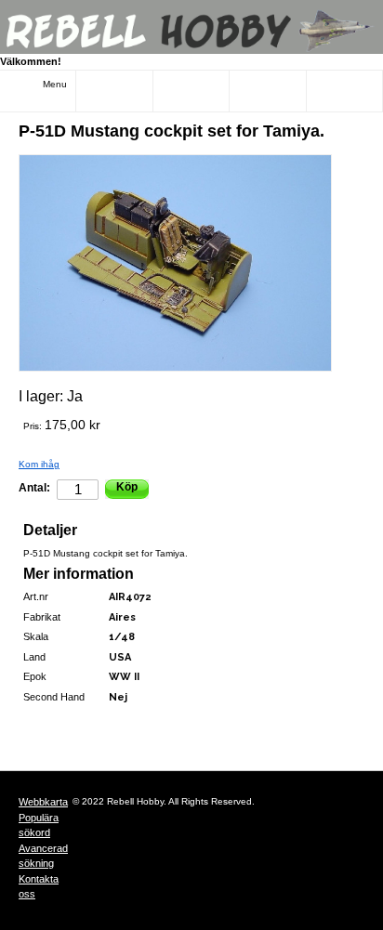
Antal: (34, 487)
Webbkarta (43, 801)
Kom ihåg (39, 464)
